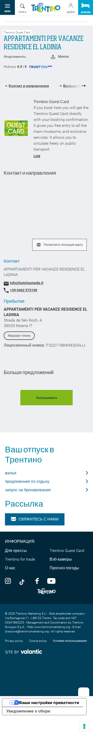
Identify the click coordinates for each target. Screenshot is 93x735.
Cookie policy (38, 641)
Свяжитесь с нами (39, 519)
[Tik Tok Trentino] (23, 580)
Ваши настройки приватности (49, 702)
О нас (10, 568)
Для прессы (16, 550)
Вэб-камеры (61, 559)
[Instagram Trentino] (8, 580)
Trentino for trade (20, 559)
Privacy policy (14, 641)
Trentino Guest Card (67, 550)
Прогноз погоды (64, 568)
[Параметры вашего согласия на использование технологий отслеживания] (84, 726)
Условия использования (70, 641)
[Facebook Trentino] (37, 580)
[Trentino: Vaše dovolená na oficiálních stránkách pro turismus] (45, 7)
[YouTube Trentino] (51, 580)
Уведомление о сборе (28, 710)
